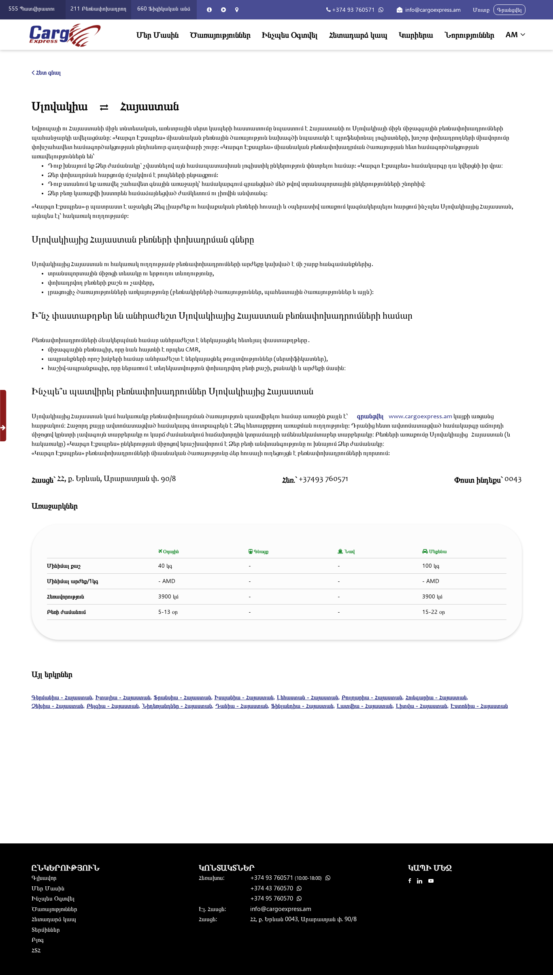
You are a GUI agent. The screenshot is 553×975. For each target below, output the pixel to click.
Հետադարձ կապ (358, 34)
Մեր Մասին (157, 34)
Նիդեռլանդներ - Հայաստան (177, 705)
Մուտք (481, 9)
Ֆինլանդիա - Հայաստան (303, 705)
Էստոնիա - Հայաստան (479, 705)
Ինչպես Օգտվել (290, 34)
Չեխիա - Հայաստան (58, 705)
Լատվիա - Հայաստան (365, 705)
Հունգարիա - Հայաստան (437, 697)
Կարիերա (416, 34)
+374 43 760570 (272, 888)
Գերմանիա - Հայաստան (63, 697)
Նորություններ (469, 34)
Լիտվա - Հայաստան (422, 705)
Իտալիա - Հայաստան (124, 697)
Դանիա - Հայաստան (242, 705)
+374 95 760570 (272, 898)
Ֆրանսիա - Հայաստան (183, 697)
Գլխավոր (44, 877)
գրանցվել (370, 416)
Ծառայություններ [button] (220, 34)
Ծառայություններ (54, 909)
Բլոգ (38, 939)
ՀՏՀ (36, 950)
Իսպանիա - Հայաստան (245, 697)
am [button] (512, 36)
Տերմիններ (46, 929)
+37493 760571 (323, 479)
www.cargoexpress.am (420, 416)
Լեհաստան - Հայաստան (308, 697)
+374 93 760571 (353, 9)
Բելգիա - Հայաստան (113, 705)
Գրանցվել (509, 9)
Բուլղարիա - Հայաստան (373, 697)
